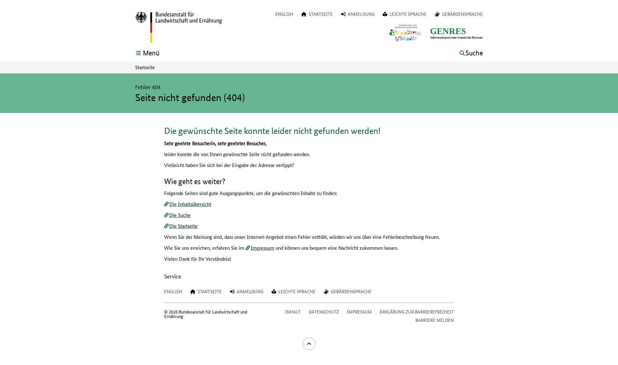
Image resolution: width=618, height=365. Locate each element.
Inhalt (293, 311)
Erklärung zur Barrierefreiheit (417, 311)
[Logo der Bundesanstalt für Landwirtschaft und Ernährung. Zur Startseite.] (178, 28)
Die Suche (180, 214)
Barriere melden (435, 320)
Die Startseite (183, 225)
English (284, 14)
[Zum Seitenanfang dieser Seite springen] (309, 343)
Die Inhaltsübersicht (190, 204)
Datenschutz (324, 311)
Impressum (262, 247)
